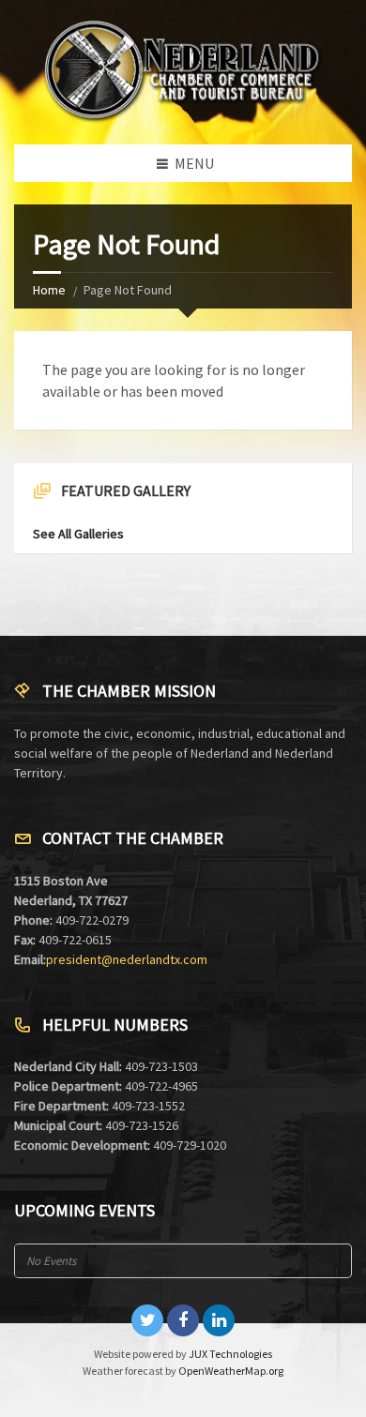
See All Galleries (78, 533)
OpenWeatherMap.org (230, 1371)
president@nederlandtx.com (126, 959)
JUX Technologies (230, 1354)
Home (49, 289)
